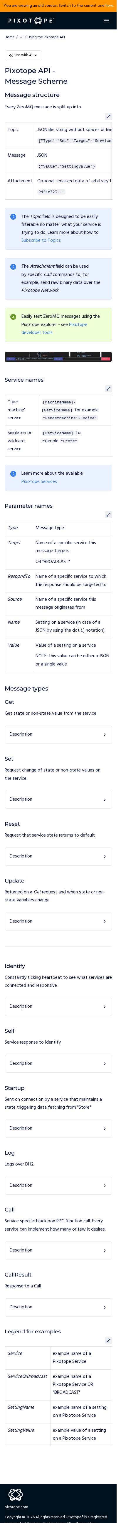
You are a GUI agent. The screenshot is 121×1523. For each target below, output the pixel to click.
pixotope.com (16, 1507)
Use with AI (23, 55)
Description (21, 734)
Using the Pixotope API (46, 37)
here (109, 5)
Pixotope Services (39, 482)
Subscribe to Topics (41, 240)
